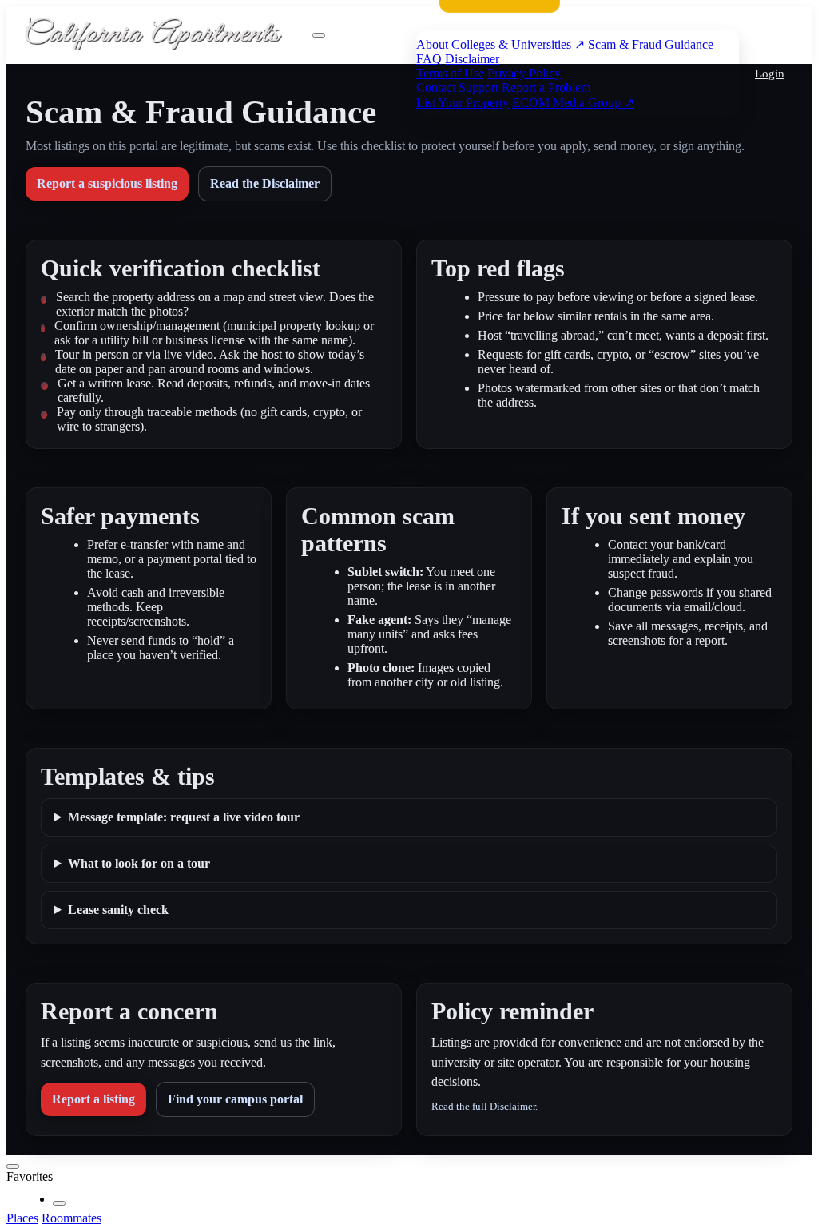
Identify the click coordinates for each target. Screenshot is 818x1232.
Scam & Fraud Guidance (650, 44)
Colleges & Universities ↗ (518, 44)
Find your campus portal (235, 1099)
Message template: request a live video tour (184, 817)
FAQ (429, 59)
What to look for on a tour (139, 863)
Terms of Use (450, 73)
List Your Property (462, 102)
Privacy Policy (524, 73)
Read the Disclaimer (265, 183)
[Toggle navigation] (318, 35)
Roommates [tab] (71, 1218)
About (432, 44)
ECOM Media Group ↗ (573, 102)
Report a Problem (546, 87)
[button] (767, 74)
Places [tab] (22, 1218)
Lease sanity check (118, 909)
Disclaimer (472, 59)
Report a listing (93, 1099)
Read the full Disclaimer (483, 1106)
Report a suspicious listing (107, 183)
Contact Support (457, 87)
